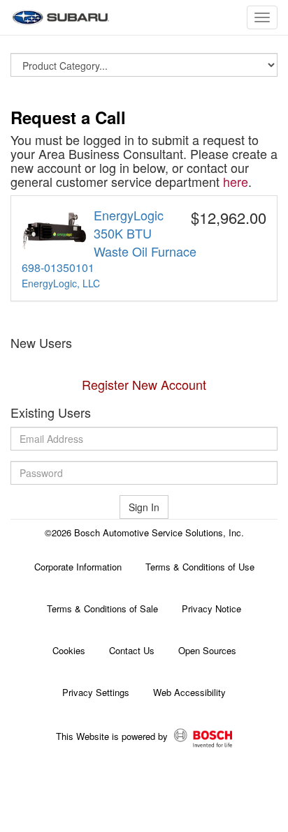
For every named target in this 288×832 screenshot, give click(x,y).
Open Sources (207, 650)
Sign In (144, 507)
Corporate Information (78, 566)
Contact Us (131, 650)
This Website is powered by (113, 736)
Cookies (68, 650)
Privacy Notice (211, 608)
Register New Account (144, 384)
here (235, 181)
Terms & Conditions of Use (199, 566)
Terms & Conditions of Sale (102, 608)
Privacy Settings (95, 692)
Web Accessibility (189, 692)
